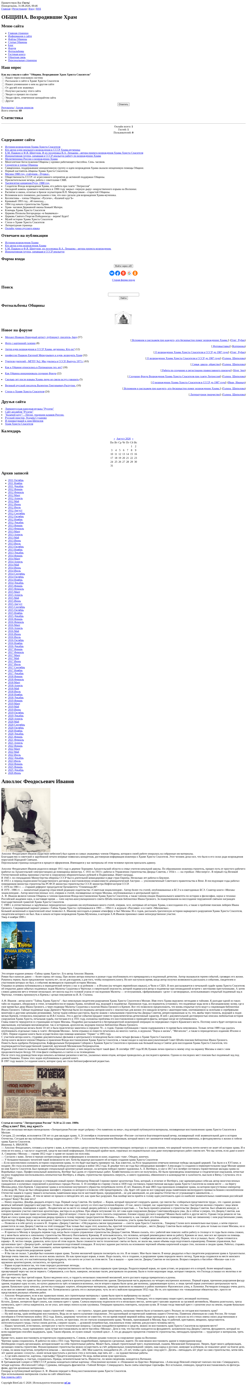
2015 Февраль (16, 588)
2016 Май (13, 631)
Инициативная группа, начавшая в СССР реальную (35, 251)
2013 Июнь (14, 540)
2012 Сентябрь (16, 513)
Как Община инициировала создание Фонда (30, 373)
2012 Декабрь (16, 522)
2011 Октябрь (16, 480)
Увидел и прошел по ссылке (21, 94)
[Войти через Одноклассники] (135, 273)
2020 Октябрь (16, 727)
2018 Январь (15, 676)
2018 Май (13, 688)
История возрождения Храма (21, 242)
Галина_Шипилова (234, 358)
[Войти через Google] (129, 273)
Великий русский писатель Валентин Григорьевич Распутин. (40, 385)
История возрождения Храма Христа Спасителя (32, 146)
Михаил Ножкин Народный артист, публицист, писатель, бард (41, 337)
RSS (38, 8)
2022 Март (14, 748)
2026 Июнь (14, 773)
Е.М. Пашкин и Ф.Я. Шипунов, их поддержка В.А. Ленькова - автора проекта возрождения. (58, 248)
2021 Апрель (15, 742)
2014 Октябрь (16, 576)
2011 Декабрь (15, 486)
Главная (5, 8)
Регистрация (19, 8)
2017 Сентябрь (16, 667)
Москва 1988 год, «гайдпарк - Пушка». (27, 174)
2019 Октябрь (16, 712)
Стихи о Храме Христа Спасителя (24, 391)
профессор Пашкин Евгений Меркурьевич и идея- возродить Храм (43, 355)
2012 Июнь (14, 504)
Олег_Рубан (238, 340)
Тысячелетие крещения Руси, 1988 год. (27, 183)
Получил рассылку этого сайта (23, 91)
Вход (31, 8)
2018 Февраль (16, 679)
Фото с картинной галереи (20, 343)
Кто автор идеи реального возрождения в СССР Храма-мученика (42, 149)
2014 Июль (14, 570)
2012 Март (14, 495)
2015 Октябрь (16, 610)
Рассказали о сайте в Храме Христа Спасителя (32, 81)
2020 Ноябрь (15, 730)
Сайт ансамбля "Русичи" (19, 411)
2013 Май (13, 537)
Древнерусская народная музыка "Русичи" (29, 408)
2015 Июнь (14, 601)
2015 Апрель (15, 594)
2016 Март (14, 625)
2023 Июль (14, 760)
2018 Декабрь (16, 697)
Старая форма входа (123, 280)
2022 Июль (14, 754)
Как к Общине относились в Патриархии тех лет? (33, 367)
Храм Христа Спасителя (19, 423)
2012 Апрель (15, 498)
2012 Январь (15, 489)
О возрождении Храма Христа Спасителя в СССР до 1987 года (191, 352)
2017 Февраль (16, 652)
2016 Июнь (14, 634)
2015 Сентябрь (16, 607)
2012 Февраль (16, 492)
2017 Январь (15, 649)
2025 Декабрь (16, 770)
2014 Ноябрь (15, 579)
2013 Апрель (15, 534)
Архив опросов (24, 107)
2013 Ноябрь (15, 549)
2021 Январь (15, 736)
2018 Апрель (15, 685)
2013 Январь (15, 525)
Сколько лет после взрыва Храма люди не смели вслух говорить (42, 379)
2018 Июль (14, 691)
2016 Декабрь (16, 646)
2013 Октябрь (16, 546)
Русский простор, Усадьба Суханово (26, 417)
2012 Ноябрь (15, 519)
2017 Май (13, 658)
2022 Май (13, 751)
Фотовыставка (221, 346)
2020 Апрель (15, 718)
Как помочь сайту (11, 1377)
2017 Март (14, 655)
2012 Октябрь (16, 516)
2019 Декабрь (16, 715)
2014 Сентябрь (16, 573)
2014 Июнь (14, 567)
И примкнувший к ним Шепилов (24, 420)
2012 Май (13, 501)
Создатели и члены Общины (21, 165)
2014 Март (14, 558)
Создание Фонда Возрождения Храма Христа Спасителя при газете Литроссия (174, 376)
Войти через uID (123, 266)
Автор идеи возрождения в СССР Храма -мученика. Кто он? (40, 349)
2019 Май (13, 706)
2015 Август (15, 604)
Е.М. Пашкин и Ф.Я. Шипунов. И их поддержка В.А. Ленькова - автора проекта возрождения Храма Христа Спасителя (74, 152)
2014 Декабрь (16, 582)
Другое (9, 101)
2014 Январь (15, 555)
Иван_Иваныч (236, 382)
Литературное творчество (205, 394)
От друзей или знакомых (19, 87)
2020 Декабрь (16, 733)
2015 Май (13, 597)
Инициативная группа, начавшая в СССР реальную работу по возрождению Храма (53, 155)
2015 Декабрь (16, 616)
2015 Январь (15, 585)
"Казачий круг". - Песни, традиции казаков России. (34, 414)
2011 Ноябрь (15, 483)
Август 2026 (123, 438)
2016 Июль (14, 637)
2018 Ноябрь (15, 694)
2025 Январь (15, 767)
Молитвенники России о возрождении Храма (31, 158)
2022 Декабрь (16, 757)
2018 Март (14, 682)
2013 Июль (14, 543)
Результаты (7, 107)
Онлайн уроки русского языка (22, 228)
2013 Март (14, 531)
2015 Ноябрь (15, 613)
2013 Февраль (16, 528)
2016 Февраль (16, 622)
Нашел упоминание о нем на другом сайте (29, 84)
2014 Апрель (15, 561)
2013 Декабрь (16, 552)
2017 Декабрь (16, 673)
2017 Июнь (14, 661)
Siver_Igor (239, 370)
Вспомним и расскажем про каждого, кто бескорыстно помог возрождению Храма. (179, 340)
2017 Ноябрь (15, 670)
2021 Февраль (16, 739)
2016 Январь (15, 619)
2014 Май (13, 564)
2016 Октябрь (16, 640)
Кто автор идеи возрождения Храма (25, 245)
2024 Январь (15, 764)
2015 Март (14, 591)
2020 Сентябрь (16, 724)
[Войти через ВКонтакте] (111, 273)
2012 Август (15, 510)
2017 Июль (14, 664)
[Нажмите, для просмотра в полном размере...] (35, 1117)
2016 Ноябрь (15, 643)
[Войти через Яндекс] (123, 273)
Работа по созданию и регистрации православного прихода (196, 370)
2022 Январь (15, 745)
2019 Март (14, 703)
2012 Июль (14, 507)
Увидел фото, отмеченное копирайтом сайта (30, 97)
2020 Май (13, 721)
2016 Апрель (15, 628)
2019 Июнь (14, 709)
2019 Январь (15, 700)
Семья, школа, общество (205, 364)
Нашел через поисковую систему (24, 77)
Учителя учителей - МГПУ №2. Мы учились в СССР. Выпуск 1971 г (44, 361)
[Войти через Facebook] (117, 273)
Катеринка (239, 346)
